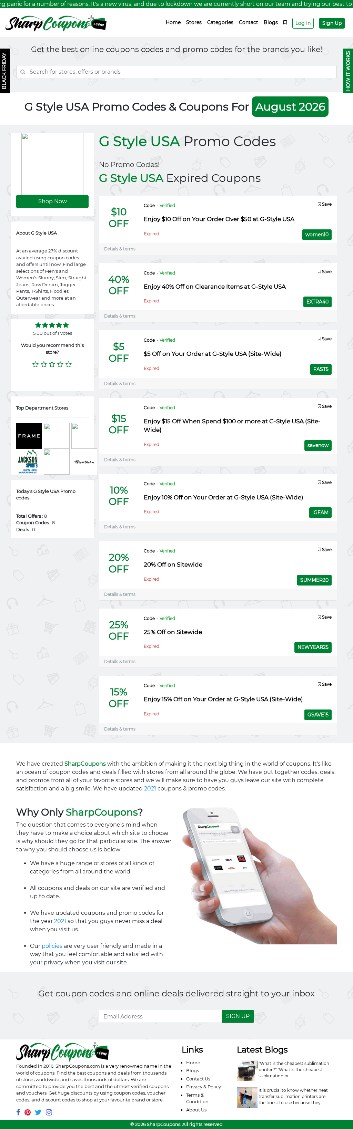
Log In (303, 23)
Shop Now (52, 201)
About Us (196, 1109)
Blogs (271, 22)
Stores (194, 22)
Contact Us (198, 1078)
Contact (248, 22)
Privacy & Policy (203, 1086)
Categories (220, 22)
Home (173, 22)
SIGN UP (238, 1016)
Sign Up (332, 23)
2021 (150, 788)
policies (52, 946)
